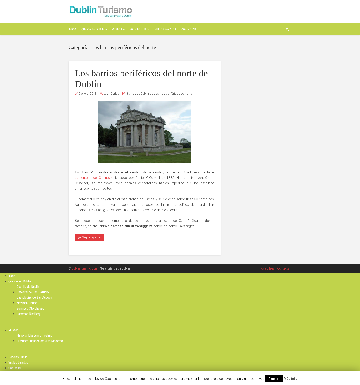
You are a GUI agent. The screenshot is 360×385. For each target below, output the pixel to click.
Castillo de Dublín (28, 287)
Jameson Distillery (28, 314)
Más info (291, 379)
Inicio (72, 29)
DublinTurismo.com (85, 268)
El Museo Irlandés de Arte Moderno (40, 341)
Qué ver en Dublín (92, 29)
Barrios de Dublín (137, 93)
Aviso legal (268, 268)
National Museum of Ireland (34, 335)
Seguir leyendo (91, 237)
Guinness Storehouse (30, 308)
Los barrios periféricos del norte (171, 93)
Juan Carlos (111, 93)
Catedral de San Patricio (33, 292)
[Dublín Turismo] (100, 11)
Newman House (27, 303)
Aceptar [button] (274, 378)
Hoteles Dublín (139, 29)
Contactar (188, 29)
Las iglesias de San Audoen (34, 298)
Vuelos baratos (165, 29)
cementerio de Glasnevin (94, 178)
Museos (117, 29)
